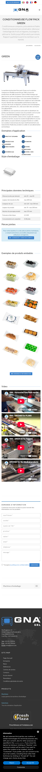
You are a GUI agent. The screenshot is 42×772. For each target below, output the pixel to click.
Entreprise (6, 661)
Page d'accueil (7, 658)
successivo (37, 45)
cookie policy (19, 743)
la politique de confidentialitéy (19, 565)
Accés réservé (14, 2)
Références (7, 667)
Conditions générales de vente (13, 681)
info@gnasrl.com (11, 645)
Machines (5, 694)
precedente (29, 45)
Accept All (30, 763)
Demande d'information (22, 373)
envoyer (34, 565)
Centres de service (9, 669)
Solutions (5, 703)
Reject (11, 763)
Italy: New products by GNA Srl (21, 729)
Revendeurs (7, 678)
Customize (21, 767)
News (5, 664)
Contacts (6, 672)
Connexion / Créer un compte (22, 237)
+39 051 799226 (9, 641)
